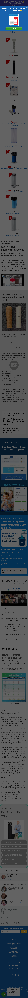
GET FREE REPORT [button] (14, 28)
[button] (26, 7)
